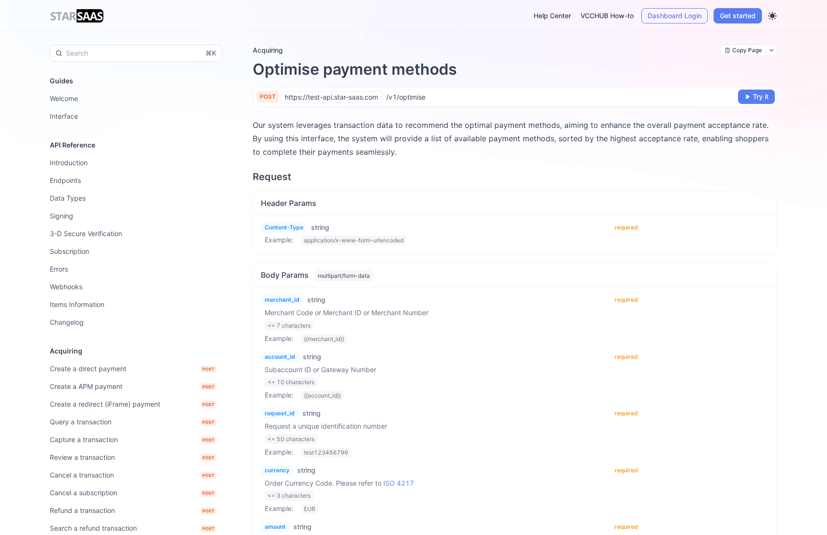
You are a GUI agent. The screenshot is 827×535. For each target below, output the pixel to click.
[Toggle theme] (772, 15)
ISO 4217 (398, 483)
